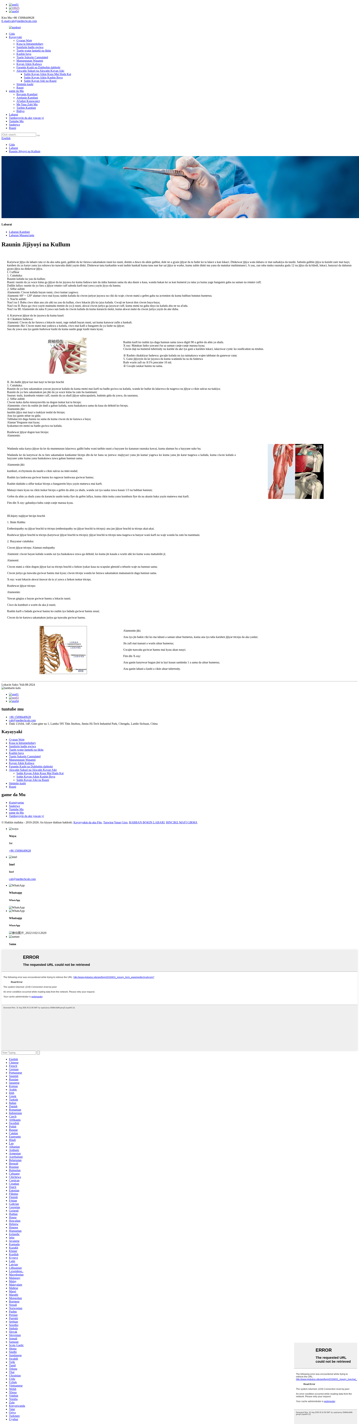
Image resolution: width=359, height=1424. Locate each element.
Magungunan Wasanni (29, 60)
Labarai (13, 114)
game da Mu (16, 91)
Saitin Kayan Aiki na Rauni (40, 80)
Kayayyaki (15, 37)
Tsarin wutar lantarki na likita (33, 50)
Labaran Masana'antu (21, 235)
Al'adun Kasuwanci (28, 101)
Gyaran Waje (24, 40)
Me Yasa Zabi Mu (27, 104)
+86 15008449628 (20, 717)
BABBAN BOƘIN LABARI (147, 822)
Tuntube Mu (16, 121)
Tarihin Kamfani (26, 107)
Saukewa (14, 124)
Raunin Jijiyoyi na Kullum (24, 151)
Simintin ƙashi (24, 84)
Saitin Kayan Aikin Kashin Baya (43, 77)
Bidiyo (20, 111)
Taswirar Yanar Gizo (115, 822)
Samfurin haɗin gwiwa (29, 47)
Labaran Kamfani (19, 231)
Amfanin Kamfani (27, 97)
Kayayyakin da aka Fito (87, 822)
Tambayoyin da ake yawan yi (26, 117)
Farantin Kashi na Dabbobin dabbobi (38, 67)
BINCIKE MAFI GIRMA (181, 822)
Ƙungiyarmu (16, 802)
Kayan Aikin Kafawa (29, 64)
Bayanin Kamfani (26, 94)
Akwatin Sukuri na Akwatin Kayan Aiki (40, 70)
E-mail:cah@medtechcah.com (19, 21)
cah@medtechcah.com (22, 720)
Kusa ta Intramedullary (29, 43)
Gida (12, 33)
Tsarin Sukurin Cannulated (32, 57)
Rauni (20, 87)
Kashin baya (23, 54)
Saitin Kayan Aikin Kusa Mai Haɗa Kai (47, 74)
